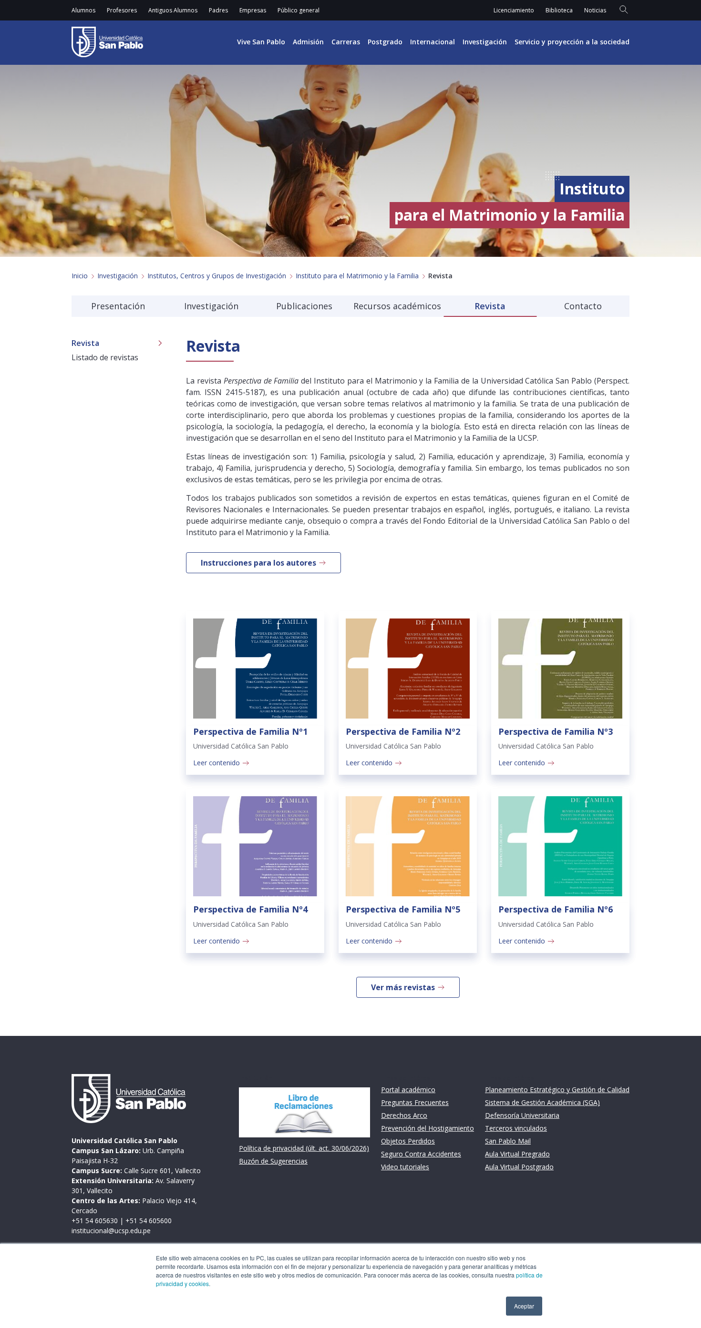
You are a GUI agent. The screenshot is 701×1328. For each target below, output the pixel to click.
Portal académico (408, 1089)
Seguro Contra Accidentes (421, 1153)
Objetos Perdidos (408, 1141)
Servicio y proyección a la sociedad (572, 41)
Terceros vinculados (516, 1128)
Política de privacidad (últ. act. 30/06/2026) (304, 1148)
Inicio (80, 275)
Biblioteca (559, 10)
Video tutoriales (405, 1166)
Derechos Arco (404, 1115)
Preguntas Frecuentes (415, 1102)
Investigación (485, 41)
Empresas (252, 10)
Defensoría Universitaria (522, 1115)
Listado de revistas (105, 357)
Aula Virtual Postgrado (519, 1166)
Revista (85, 343)
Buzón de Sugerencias (273, 1161)
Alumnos (83, 10)
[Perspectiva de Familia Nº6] (560, 846)
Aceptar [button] (524, 1306)
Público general (299, 10)
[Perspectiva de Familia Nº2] (408, 668)
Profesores (122, 10)
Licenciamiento (514, 10)
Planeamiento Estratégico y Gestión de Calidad (557, 1089)
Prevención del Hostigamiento (427, 1128)
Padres (218, 10)
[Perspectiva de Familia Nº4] (255, 846)
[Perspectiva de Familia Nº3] (560, 668)
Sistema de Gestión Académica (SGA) (542, 1102)
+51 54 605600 (148, 1220)
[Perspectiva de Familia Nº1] (255, 668)
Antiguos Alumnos (172, 10)
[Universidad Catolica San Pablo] (107, 42)
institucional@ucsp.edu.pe (111, 1230)
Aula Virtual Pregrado (517, 1153)
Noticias (595, 10)
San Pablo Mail (508, 1141)
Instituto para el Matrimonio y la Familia (357, 275)
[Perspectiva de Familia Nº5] (408, 846)
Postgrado (385, 41)
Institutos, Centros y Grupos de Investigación (216, 275)
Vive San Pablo (261, 41)
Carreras (345, 41)
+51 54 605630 (95, 1220)
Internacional (432, 41)
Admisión (308, 41)
